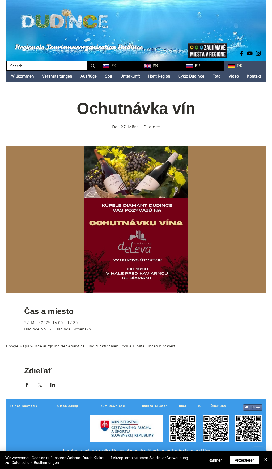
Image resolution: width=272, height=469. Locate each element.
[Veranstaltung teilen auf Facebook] (26, 385)
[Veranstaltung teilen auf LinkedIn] (52, 385)
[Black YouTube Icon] (249, 53)
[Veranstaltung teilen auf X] (39, 385)
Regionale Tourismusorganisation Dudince (79, 47)
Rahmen (215, 460)
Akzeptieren (245, 460)
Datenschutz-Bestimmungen (35, 462)
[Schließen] (265, 460)
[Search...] (92, 65)
